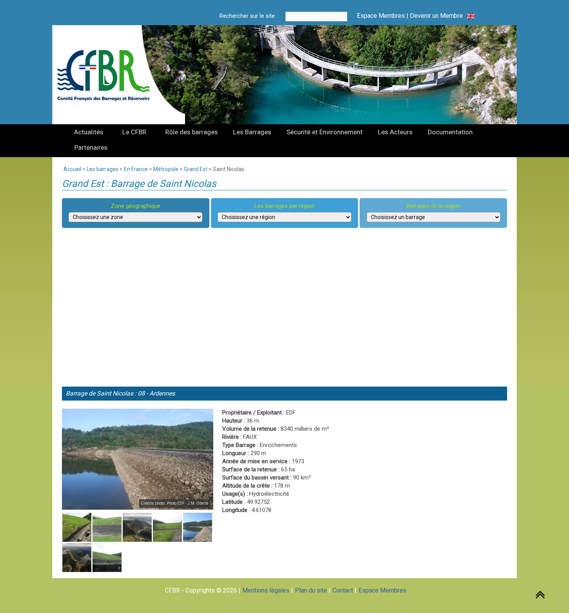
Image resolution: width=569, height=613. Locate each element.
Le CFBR (134, 132)
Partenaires (91, 147)
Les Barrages (252, 132)
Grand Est (195, 169)
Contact (342, 590)
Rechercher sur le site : (248, 15)
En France (136, 169)
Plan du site (311, 590)
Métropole (165, 169)
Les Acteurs (395, 132)
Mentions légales (266, 590)
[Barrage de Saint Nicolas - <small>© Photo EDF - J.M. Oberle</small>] (137, 459)
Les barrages (102, 169)
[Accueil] (108, 74)
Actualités (88, 132)
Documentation (450, 132)
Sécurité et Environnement (324, 132)
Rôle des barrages (191, 132)
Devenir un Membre (436, 15)
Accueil (72, 169)
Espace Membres (381, 15)
